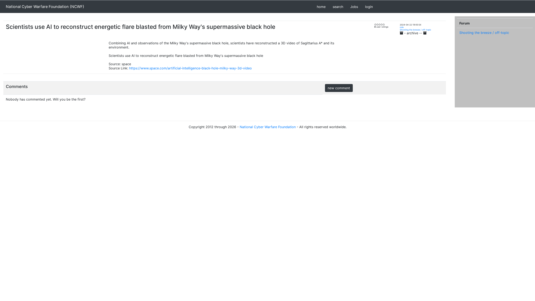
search (338, 7)
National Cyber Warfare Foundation (268, 127)
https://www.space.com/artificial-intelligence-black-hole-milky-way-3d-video (190, 68)
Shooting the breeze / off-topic (415, 29)
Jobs (354, 7)
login (369, 7)
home (321, 7)
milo (402, 27)
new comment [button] (339, 88)
